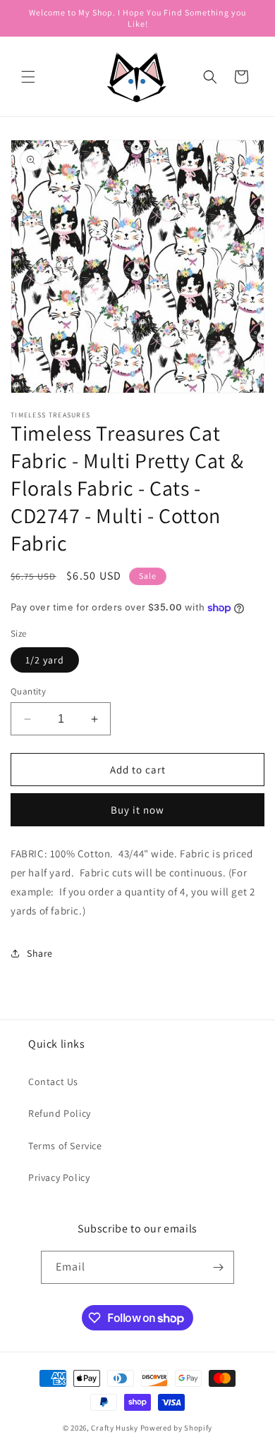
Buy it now (137, 809)
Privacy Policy (59, 1177)
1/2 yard (44, 660)
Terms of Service (65, 1145)
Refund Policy (59, 1113)
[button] (28, 76)
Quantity (28, 691)
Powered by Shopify (176, 1428)
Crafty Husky (115, 1428)
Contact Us (53, 1081)
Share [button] (40, 953)
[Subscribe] (217, 1267)
